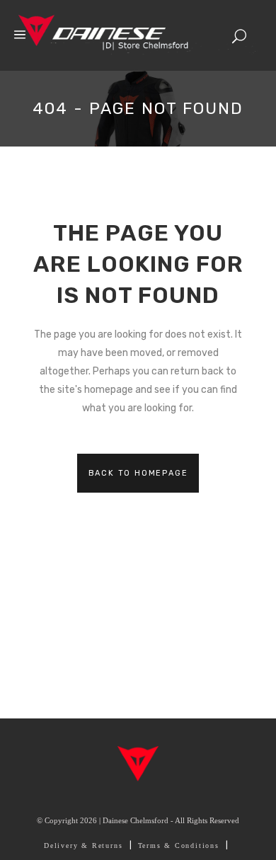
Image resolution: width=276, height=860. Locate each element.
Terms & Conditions (178, 845)
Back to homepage (138, 473)
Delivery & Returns (83, 845)
